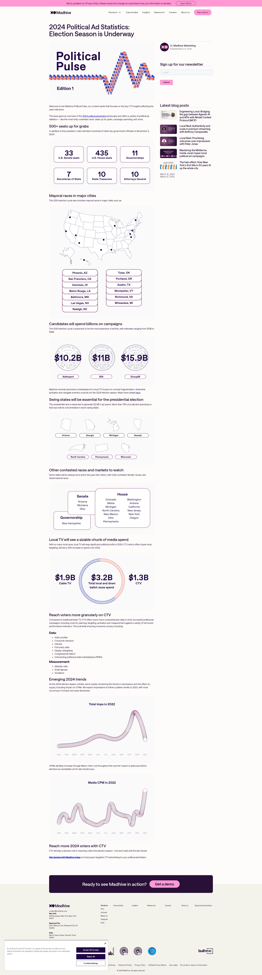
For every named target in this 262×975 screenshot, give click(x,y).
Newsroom (159, 12)
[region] (56, 955)
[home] (60, 12)
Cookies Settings (91, 963)
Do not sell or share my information (193, 965)
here (138, 392)
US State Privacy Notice (157, 965)
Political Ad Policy (125, 965)
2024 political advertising (95, 116)
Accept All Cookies (91, 950)
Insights (146, 12)
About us (185, 12)
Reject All (91, 956)
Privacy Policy (140, 965)
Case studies (132, 12)
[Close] (105, 943)
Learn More (185, 3)
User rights (173, 965)
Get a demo (202, 12)
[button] (115, 12)
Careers (173, 12)
